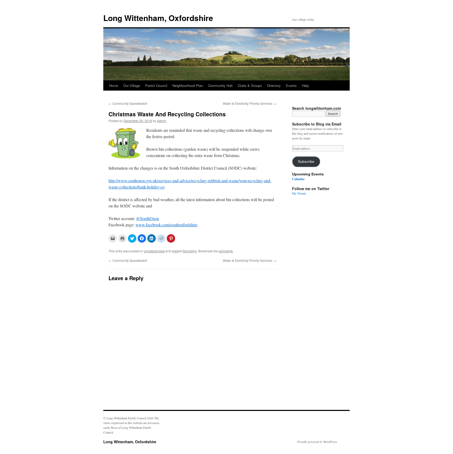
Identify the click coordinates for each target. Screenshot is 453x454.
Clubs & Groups (250, 85)
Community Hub (220, 85)
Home (113, 85)
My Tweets (299, 193)
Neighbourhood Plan (187, 85)
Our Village (131, 85)
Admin (161, 120)
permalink (226, 251)
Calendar (298, 179)
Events (291, 85)
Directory (274, 85)
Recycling (189, 251)
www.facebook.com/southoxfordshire (166, 224)
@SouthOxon (147, 218)
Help (305, 85)
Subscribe (306, 162)
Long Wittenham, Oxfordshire (158, 17)
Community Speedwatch (128, 103)
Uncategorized (154, 251)
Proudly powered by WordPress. (317, 442)
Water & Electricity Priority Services (249, 103)
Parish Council (156, 85)
